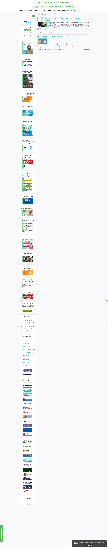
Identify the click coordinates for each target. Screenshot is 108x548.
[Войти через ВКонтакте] (25, 33)
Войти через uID (27, 30)
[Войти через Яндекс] (26, 33)
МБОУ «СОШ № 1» (26, 355)
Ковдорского (40, 6)
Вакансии (24, 339)
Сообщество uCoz (26, 342)
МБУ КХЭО (24, 350)
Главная (38, 14)
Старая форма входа (27, 35)
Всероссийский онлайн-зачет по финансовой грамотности (59, 37)
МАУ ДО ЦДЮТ (25, 366)
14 (21, 326)
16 (25, 326)
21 (21, 328)
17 (27, 326)
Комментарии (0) (61, 32)
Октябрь (44, 14)
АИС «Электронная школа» (27, 345)
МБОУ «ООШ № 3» (26, 358)
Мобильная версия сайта (27, 340)
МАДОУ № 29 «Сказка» (27, 364)
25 (29, 328)
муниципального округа (62, 6)
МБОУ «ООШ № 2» (26, 356)
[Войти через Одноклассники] (30, 33)
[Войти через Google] (28, 33)
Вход (30, 22)
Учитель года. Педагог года (28, 353)
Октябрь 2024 (27, 318)
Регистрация (26, 22)
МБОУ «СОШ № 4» (26, 359)
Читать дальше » (48, 29)
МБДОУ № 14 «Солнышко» (27, 362)
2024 (41, 14)
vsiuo (49, 32)
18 (29, 326)
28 (21, 330)
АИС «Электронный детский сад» (29, 349)
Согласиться (89, 545)
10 (27, 324)
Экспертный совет (26, 343)
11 (29, 324)
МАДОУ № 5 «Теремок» (27, 361)
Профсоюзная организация (28, 352)
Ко (44, 29)
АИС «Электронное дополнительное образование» (28, 347)
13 (33, 324)
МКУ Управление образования (54, 2)
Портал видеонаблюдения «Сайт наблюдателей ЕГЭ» (27, 438)
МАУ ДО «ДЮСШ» (26, 365)
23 (25, 328)
